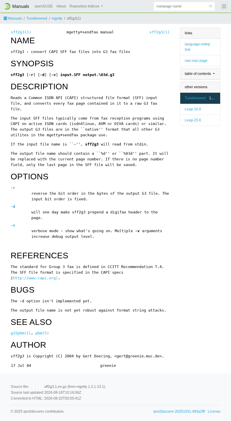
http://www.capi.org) (35, 278)
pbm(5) (42, 333)
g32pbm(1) (21, 333)
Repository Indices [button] (84, 6)
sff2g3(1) (21, 32)
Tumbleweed (36, 18)
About (61, 6)
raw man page (196, 60)
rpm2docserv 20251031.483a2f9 (179, 411)
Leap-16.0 (193, 109)
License (214, 411)
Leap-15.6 (193, 120)
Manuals (14, 18)
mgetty (57, 18)
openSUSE (44, 6)
